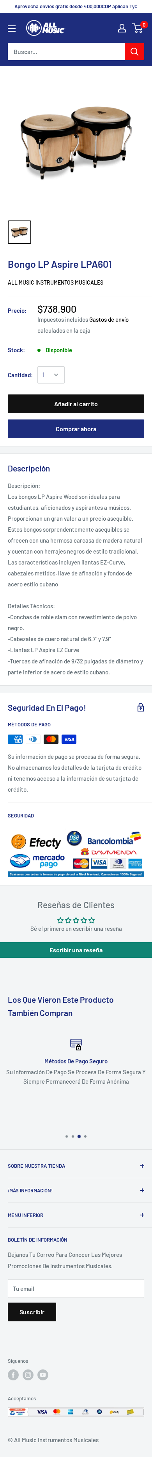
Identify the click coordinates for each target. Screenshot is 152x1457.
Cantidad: (20, 374)
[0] (138, 28)
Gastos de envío (109, 319)
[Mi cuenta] (122, 28)
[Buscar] (134, 51)
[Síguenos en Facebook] (13, 1374)
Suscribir (31, 1311)
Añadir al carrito (76, 403)
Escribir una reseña (76, 949)
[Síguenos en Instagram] (28, 1374)
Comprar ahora (76, 428)
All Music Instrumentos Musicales (55, 282)
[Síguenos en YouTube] (42, 1374)
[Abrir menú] (12, 28)
